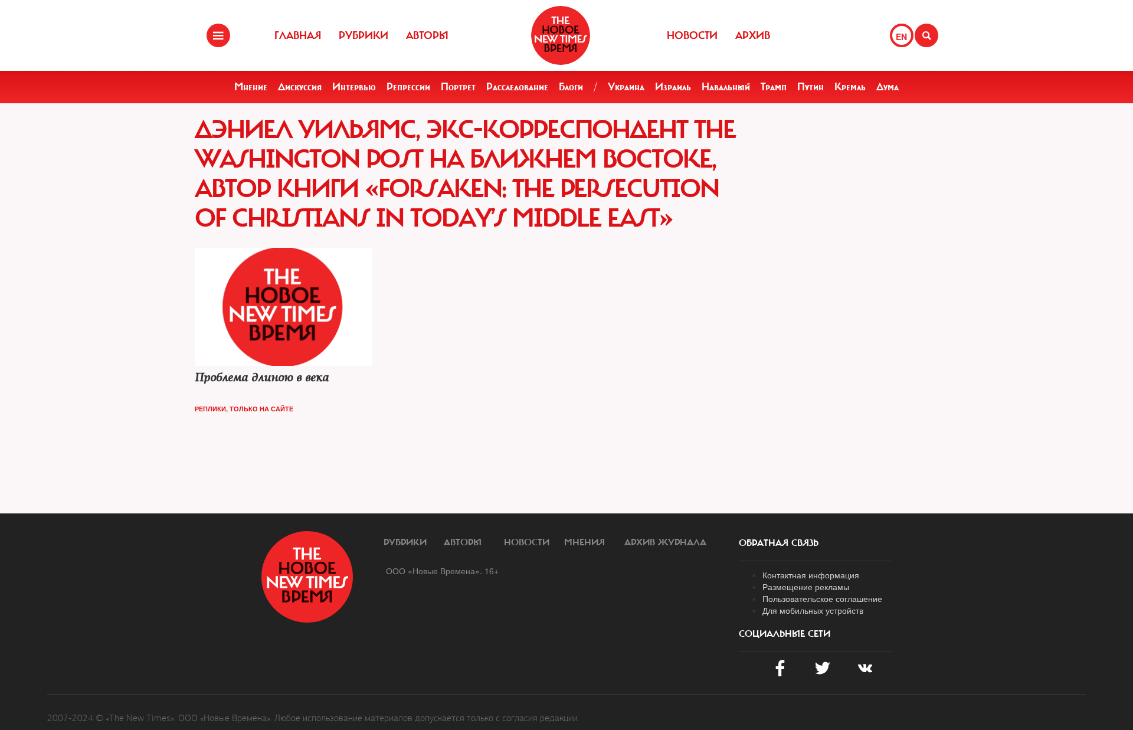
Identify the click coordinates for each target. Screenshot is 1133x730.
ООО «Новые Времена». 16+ (442, 571)
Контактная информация (810, 575)
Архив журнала (665, 542)
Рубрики (363, 35)
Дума (887, 86)
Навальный (726, 86)
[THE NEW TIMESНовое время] (560, 35)
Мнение (250, 86)
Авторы (427, 35)
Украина (626, 86)
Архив (752, 35)
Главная (297, 35)
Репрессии (408, 86)
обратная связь (778, 543)
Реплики (210, 408)
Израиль (673, 86)
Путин (810, 86)
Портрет (458, 86)
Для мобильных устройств (812, 610)
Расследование (517, 86)
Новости (692, 35)
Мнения (584, 542)
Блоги (571, 86)
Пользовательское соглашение (822, 598)
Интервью (354, 86)
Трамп (774, 86)
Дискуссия (300, 86)
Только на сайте (261, 408)
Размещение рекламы (805, 586)
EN (901, 36)
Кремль (850, 86)
